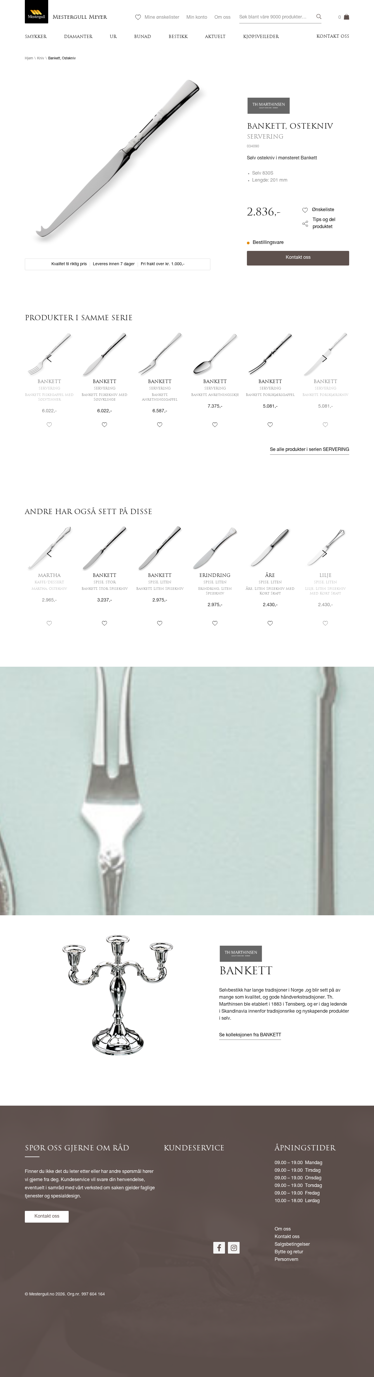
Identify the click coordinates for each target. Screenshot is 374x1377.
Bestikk (178, 37)
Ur (113, 37)
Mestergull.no (41, 1294)
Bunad (142, 37)
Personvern (286, 1260)
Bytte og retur (289, 1252)
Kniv (40, 58)
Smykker (35, 37)
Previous (49, 384)
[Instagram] (234, 1248)
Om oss (222, 17)
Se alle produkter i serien (309, 450)
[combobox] (280, 17)
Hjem (29, 58)
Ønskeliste (323, 210)
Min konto (196, 17)
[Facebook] (219, 1248)
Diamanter (78, 37)
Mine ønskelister (162, 17)
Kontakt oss (332, 37)
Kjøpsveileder (261, 37)
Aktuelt (215, 37)
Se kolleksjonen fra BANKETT (250, 1035)
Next (324, 384)
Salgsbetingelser (292, 1244)
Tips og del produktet (324, 224)
